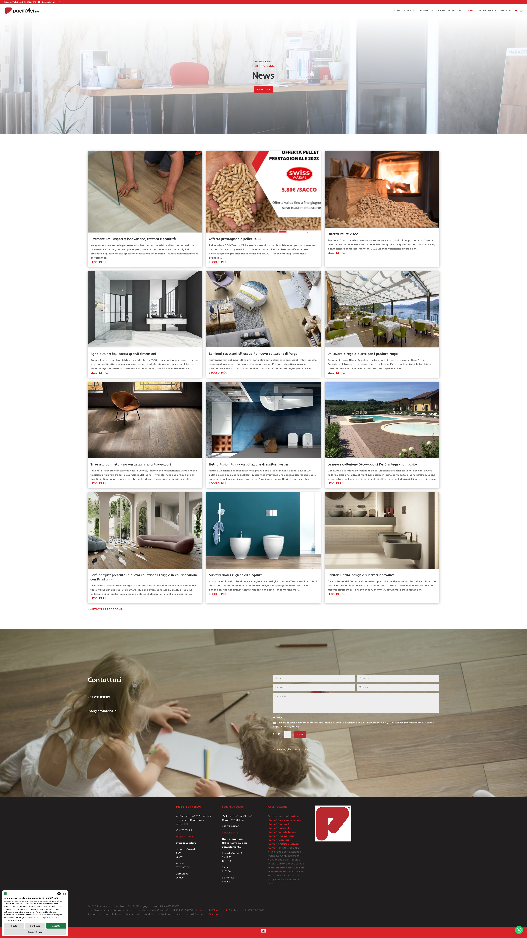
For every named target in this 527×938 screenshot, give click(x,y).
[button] (519, 930)
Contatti (505, 11)
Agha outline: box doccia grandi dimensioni (123, 354)
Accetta (56, 926)
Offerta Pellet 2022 (342, 234)
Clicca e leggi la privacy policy (290, 749)
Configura (35, 926)
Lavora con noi (486, 11)
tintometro (278, 867)
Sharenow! (215, 914)
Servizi (441, 11)
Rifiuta (14, 926)
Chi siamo (409, 11)
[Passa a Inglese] (516, 13)
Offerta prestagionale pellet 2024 (235, 239)
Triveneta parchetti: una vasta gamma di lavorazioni (130, 464)
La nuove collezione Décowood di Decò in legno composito (372, 464)
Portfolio (454, 11)
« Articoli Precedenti (105, 609)
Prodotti (424, 11)
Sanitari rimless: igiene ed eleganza (236, 575)
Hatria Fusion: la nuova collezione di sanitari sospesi (249, 464)
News (470, 11)
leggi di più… (99, 262)
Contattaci (263, 89)
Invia (299, 734)
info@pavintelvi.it (186, 836)
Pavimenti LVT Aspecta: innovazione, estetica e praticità (133, 239)
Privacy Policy (35, 932)
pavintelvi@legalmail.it (213, 910)
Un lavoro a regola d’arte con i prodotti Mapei (362, 354)
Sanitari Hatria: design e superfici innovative (360, 575)
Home (397, 11)
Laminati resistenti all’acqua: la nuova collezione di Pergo (253, 353)
